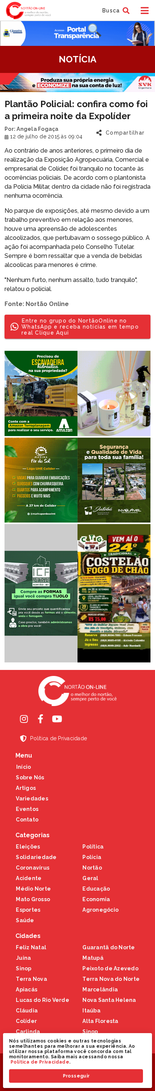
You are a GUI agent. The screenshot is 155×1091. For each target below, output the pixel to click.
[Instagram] (23, 719)
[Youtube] (57, 719)
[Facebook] (40, 719)
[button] (114, 10)
